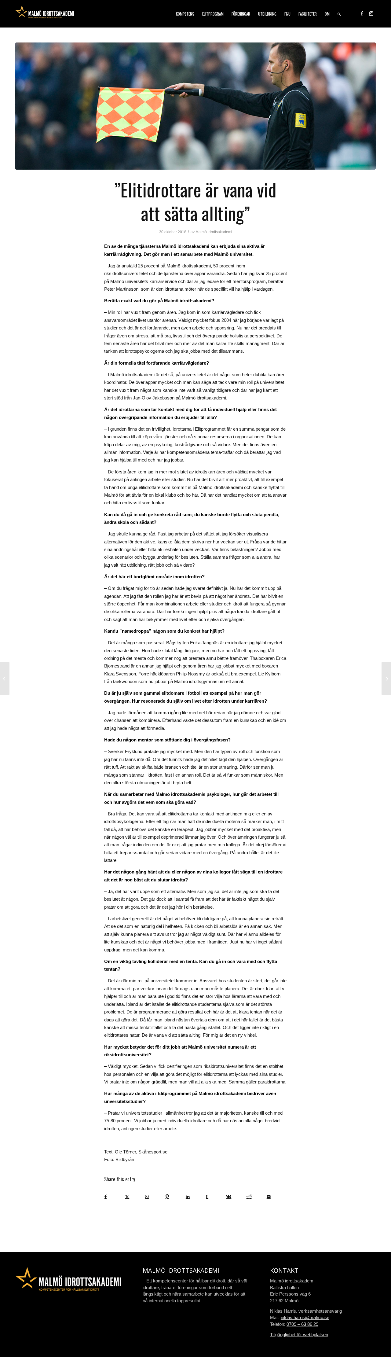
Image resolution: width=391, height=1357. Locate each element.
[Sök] (339, 13)
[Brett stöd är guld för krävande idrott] (4, 678)
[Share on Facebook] (114, 1196)
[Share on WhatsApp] (155, 1196)
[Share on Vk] (236, 1196)
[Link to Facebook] (362, 13)
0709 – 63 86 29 (302, 1324)
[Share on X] (135, 1196)
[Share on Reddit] (256, 1196)
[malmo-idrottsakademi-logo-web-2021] (44, 13)
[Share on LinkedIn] (196, 1196)
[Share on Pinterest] (175, 1196)
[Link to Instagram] (371, 13)
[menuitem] (185, 13)
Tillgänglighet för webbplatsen (299, 1334)
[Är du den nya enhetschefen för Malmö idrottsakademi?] (386, 678)
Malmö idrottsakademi (214, 232)
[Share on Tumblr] (216, 1196)
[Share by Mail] (277, 1196)
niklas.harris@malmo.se (305, 1317)
